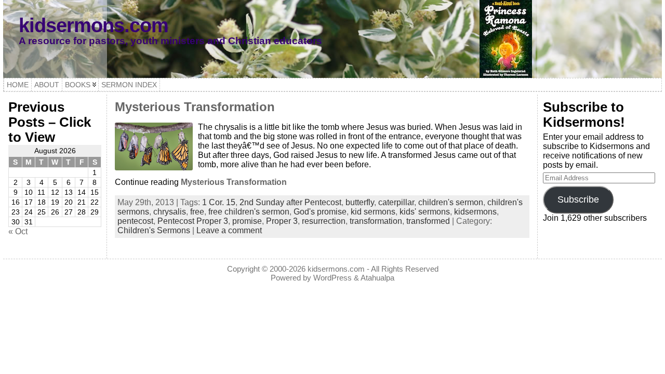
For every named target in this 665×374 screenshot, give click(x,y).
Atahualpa (377, 277)
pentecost (135, 221)
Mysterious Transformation (195, 107)
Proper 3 (282, 221)
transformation (376, 221)
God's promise (320, 211)
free (197, 211)
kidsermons (475, 211)
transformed (428, 221)
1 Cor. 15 (218, 202)
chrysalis (169, 211)
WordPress (332, 277)
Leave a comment (229, 230)
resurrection (323, 221)
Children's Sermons (153, 230)
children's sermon (450, 202)
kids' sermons (425, 211)
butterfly (359, 202)
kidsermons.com (93, 25)
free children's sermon (248, 211)
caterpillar (396, 202)
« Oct (18, 231)
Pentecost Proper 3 (192, 221)
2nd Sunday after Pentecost (290, 202)
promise (247, 221)
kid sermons (373, 211)
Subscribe (578, 199)
